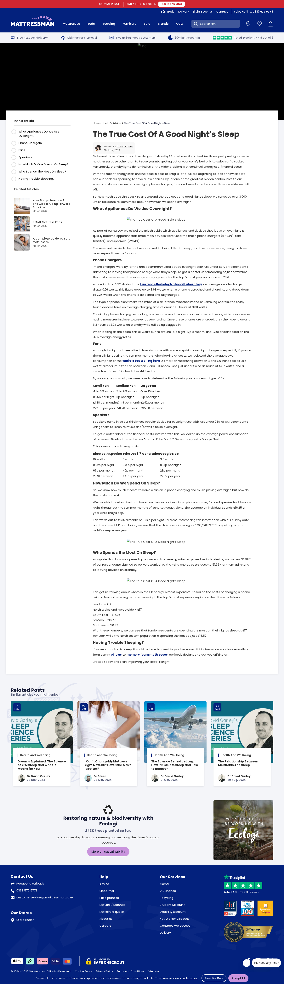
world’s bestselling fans (141, 361)
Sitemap (153, 971)
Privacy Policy (104, 971)
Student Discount (172, 905)
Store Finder (25, 920)
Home (97, 123)
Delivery (183, 12)
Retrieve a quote (111, 912)
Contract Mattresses (175, 926)
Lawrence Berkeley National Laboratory (171, 284)
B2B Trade (167, 12)
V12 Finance (168, 891)
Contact (222, 12)
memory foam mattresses (147, 655)
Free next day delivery (32, 38)
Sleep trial (106, 891)
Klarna (164, 884)
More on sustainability (108, 852)
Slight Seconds (203, 12)
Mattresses (71, 24)
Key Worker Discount (174, 919)
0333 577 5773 (26, 890)
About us (105, 919)
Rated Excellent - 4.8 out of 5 (253, 38)
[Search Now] (194, 24)
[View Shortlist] (259, 24)
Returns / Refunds (112, 905)
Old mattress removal (82, 38)
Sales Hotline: (253, 12)
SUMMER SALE (110, 4)
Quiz (179, 24)
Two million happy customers (136, 38)
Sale (147, 24)
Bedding (109, 24)
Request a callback (30, 883)
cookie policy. (190, 978)
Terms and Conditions (130, 971)
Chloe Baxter (125, 146)
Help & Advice (112, 123)
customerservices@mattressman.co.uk (44, 897)
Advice (104, 884)
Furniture (129, 24)
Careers (105, 926)
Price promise (109, 898)
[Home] (32, 24)
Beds (91, 24)
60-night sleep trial (187, 38)
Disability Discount (173, 912)
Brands (163, 24)
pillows (116, 655)
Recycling (166, 898)
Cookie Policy (83, 971)
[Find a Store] (248, 24)
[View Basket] (270, 24)
